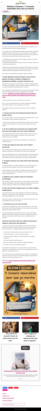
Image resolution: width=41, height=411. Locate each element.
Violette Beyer (6, 10)
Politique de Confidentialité (8, 398)
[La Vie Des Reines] (20, 2)
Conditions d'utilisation (7, 400)
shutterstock (20, 40)
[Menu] (1, 2)
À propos (4, 393)
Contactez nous (5, 395)
